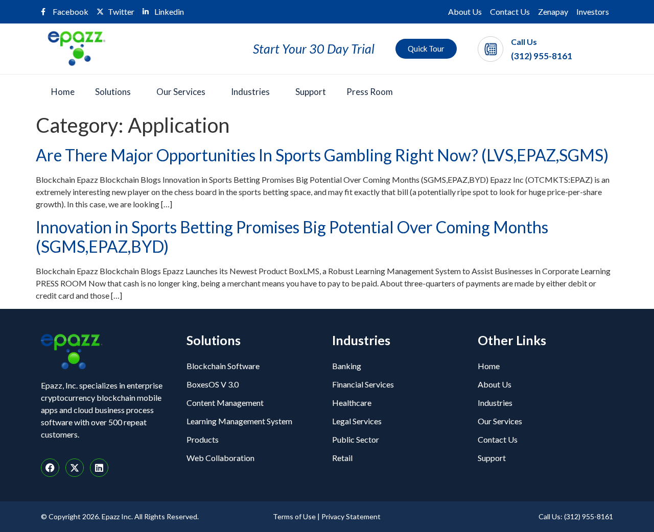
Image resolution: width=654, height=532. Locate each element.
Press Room (369, 91)
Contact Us (510, 11)
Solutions (113, 91)
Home (63, 91)
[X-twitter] (74, 467)
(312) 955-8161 (541, 56)
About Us (465, 11)
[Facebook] (50, 467)
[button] (115, 92)
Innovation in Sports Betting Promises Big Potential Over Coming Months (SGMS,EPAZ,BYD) (292, 236)
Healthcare (351, 402)
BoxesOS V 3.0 (212, 384)
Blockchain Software (223, 366)
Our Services (180, 91)
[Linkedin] (99, 467)
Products (202, 439)
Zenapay (553, 11)
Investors (592, 11)
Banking (346, 366)
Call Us (524, 41)
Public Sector (355, 439)
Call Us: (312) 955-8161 (576, 516)
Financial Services (363, 384)
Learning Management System (239, 421)
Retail (342, 458)
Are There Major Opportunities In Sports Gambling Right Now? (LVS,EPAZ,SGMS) (322, 155)
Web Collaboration (220, 458)
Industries (250, 91)
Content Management (225, 402)
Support (310, 91)
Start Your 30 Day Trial (314, 48)
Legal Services (357, 421)
